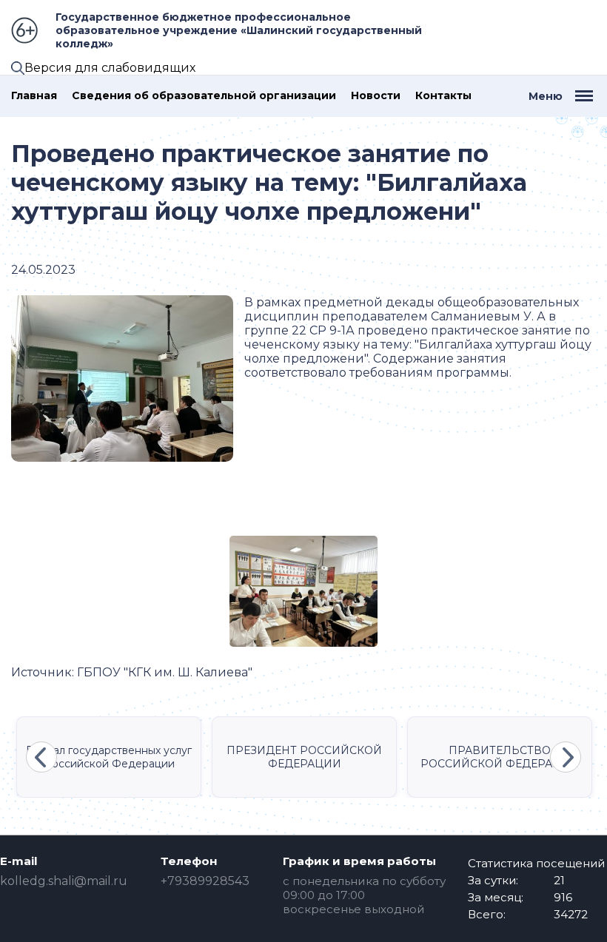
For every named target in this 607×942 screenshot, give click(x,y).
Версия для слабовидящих (109, 68)
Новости (375, 96)
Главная (34, 96)
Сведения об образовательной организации (204, 96)
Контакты (443, 96)
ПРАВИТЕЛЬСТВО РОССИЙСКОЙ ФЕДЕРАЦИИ (499, 757)
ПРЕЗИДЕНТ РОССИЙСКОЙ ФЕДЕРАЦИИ (304, 757)
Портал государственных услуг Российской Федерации (109, 757)
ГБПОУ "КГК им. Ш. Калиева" (164, 672)
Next (565, 757)
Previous (41, 757)
